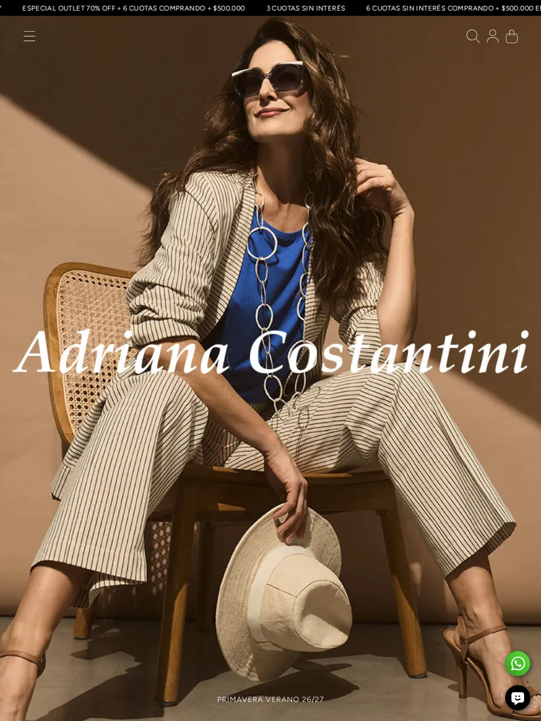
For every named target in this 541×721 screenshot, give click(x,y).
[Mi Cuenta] (492, 38)
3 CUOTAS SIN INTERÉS (318, 8)
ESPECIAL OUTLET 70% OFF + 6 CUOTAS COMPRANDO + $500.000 (146, 8)
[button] (29, 38)
